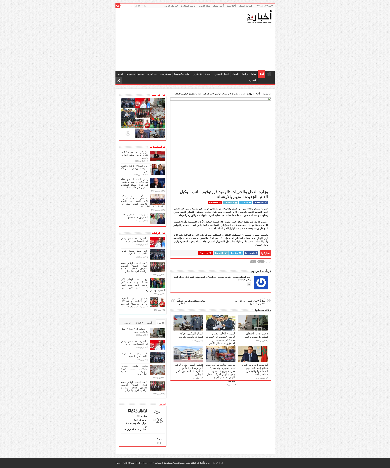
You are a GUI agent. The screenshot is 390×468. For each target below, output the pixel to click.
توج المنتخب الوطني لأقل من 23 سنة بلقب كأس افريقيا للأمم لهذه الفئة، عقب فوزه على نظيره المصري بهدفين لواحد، (143, 285)
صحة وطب (165, 74)
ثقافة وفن (197, 74)
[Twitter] (139, 6)
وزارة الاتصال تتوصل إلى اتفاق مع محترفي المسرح (250, 301)
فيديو (120, 74)
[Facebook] (142, 6)
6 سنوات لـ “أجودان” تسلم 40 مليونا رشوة (256, 335)
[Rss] (145, 6)
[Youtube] (136, 6)
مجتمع (141, 74)
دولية (253, 74)
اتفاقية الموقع (245, 6)
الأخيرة (252, 80)
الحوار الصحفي (221, 74)
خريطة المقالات (188, 6)
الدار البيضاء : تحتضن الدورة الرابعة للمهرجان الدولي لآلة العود (134, 168)
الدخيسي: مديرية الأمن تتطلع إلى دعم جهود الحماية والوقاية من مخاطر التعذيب (255, 369)
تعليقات (139, 323)
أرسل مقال (218, 6)
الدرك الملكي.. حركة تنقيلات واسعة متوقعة (190, 335)
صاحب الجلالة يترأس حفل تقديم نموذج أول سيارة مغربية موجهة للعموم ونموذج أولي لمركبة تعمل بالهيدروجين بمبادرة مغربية (221, 372)
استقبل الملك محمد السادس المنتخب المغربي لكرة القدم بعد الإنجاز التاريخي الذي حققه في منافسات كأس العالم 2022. (143, 201)
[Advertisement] (196, 47)
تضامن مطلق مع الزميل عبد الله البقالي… (191, 301)
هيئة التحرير (204, 6)
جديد (261, 262)
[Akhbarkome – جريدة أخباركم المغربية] (259, 16)
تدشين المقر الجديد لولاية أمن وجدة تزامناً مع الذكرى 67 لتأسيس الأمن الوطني (189, 369)
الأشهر (150, 323)
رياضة (245, 74)
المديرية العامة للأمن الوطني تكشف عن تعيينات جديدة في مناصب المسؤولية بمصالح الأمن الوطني (221, 340)
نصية (253, 262)
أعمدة (208, 74)
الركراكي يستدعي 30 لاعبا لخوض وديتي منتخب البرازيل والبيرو (134, 155)
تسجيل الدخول (171, 6)
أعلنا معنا (231, 6)
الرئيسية (269, 74)
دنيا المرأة (152, 74)
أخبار (261, 74)
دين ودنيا (130, 74)
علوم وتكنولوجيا (181, 74)
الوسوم (127, 323)
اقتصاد (235, 74)
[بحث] (117, 5)
